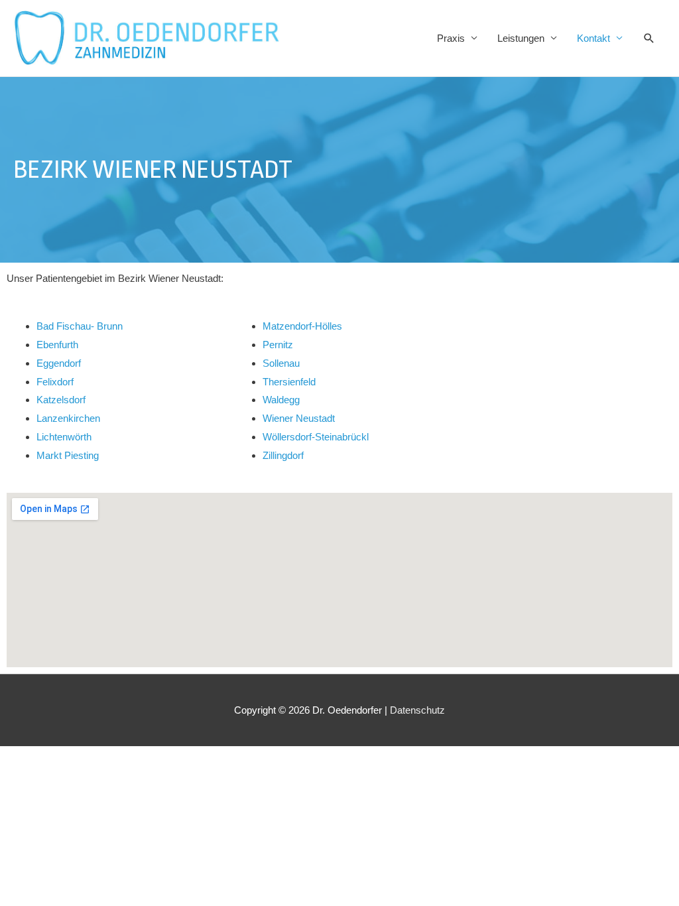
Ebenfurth (57, 344)
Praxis (451, 38)
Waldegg (281, 399)
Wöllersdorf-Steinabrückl (316, 436)
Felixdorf (55, 381)
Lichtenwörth (64, 436)
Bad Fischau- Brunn (79, 326)
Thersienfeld (289, 381)
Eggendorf (58, 363)
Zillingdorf (283, 455)
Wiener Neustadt (299, 418)
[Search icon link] (649, 38)
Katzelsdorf (61, 399)
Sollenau (281, 363)
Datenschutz (417, 710)
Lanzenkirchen (68, 418)
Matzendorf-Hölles (302, 326)
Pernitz (278, 344)
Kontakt (593, 38)
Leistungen (520, 38)
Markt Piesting (67, 455)
